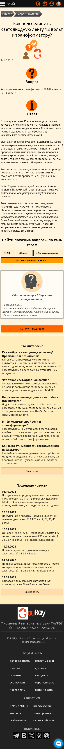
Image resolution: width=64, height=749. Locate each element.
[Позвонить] (38, 4)
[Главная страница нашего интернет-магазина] (32, 613)
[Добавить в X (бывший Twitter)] (31, 735)
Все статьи (32, 471)
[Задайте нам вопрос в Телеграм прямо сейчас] (58, 743)
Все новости (32, 592)
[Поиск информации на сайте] (59, 4)
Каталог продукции (32, 328)
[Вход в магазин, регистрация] (52, 4)
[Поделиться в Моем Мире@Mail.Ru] (46, 735)
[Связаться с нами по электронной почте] (45, 4)
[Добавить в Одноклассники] (39, 735)
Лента (23, 252)
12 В (7, 252)
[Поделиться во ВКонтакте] (24, 735)
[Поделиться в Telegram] (16, 735)
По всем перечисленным (31, 260)
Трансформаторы (48, 252)
